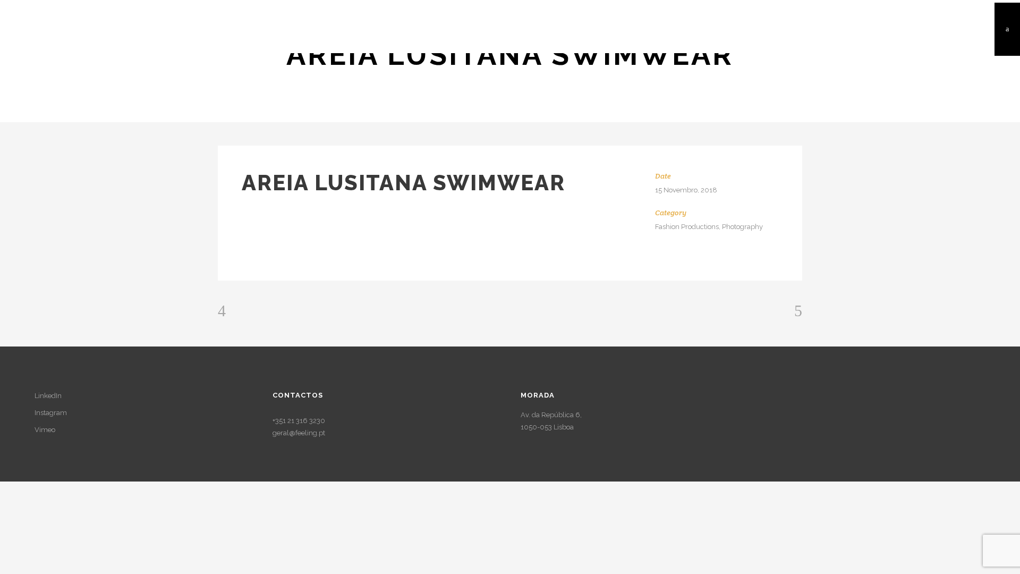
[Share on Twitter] (673, 261)
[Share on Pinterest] (688, 261)
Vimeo (45, 430)
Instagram (51, 413)
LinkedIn (48, 396)
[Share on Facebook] (659, 261)
